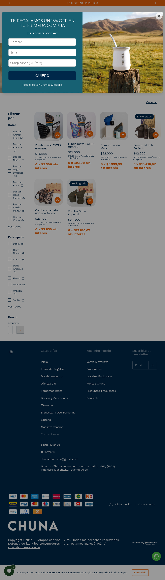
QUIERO (42, 76)
